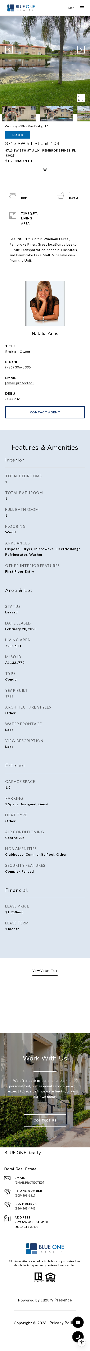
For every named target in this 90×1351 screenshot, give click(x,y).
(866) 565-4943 (25, 1208)
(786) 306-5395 (18, 367)
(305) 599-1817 (25, 1195)
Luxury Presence (56, 1300)
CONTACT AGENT (45, 412)
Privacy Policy (63, 1322)
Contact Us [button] (45, 1120)
